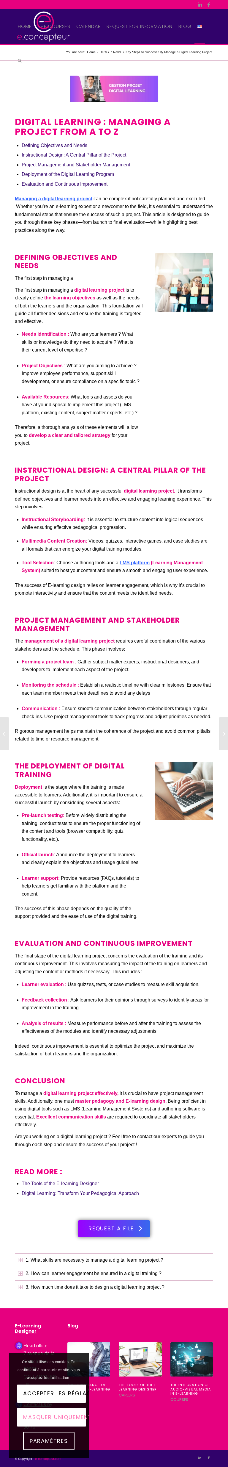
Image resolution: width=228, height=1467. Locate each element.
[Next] (204, 1368)
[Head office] (18, 1345)
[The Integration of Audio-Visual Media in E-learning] (191, 1359)
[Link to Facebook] (208, 4)
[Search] (20, 61)
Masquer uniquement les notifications (54, 1417)
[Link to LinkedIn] (199, 4)
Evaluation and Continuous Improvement (64, 184)
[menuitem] (25, 26)
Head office (35, 1345)
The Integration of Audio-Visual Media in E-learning (190, 1389)
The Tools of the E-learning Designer (60, 1183)
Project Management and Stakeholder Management (76, 164)
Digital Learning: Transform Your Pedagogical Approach (80, 1193)
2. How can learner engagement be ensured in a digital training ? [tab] (94, 1273)
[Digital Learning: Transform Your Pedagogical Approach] (223, 733)
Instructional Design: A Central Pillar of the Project (74, 154)
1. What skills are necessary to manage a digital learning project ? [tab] (94, 1260)
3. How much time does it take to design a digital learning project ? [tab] (95, 1287)
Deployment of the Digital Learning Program (68, 174)
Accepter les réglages (54, 1393)
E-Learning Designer (28, 1328)
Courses (179, 1399)
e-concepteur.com (48, 1458)
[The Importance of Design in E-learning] (88, 1359)
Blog (72, 1325)
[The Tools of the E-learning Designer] (140, 1359)
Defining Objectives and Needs (54, 145)
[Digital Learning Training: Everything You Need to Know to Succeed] (4, 733)
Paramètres (49, 1441)
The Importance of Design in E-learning (88, 1387)
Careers (127, 1395)
